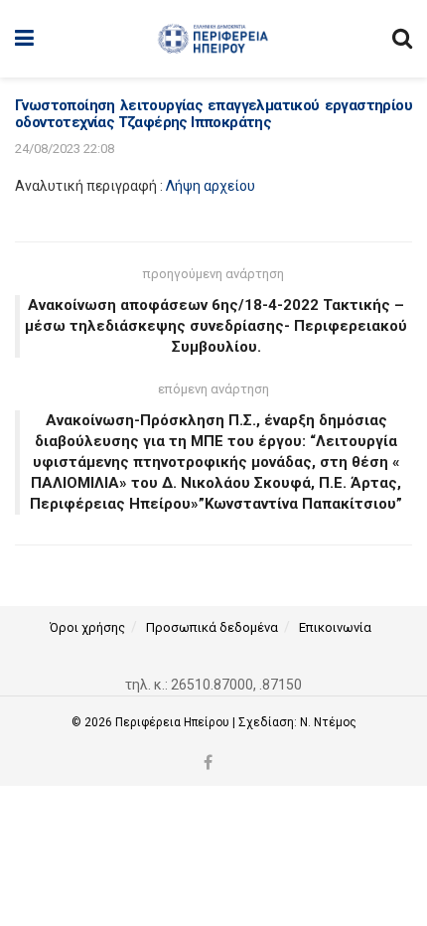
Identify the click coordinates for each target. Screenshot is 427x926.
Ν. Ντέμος (328, 722)
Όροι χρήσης (87, 627)
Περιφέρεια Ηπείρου (173, 722)
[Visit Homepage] (213, 39)
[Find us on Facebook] (208, 763)
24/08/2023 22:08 (64, 148)
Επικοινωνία (335, 627)
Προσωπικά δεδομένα (212, 627)
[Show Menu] (24, 38)
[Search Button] (402, 38)
